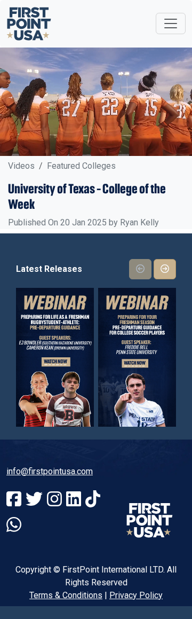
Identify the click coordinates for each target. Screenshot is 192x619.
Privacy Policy (136, 595)
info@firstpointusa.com (49, 471)
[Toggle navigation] (171, 23)
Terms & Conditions (65, 595)
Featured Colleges (81, 166)
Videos (21, 166)
